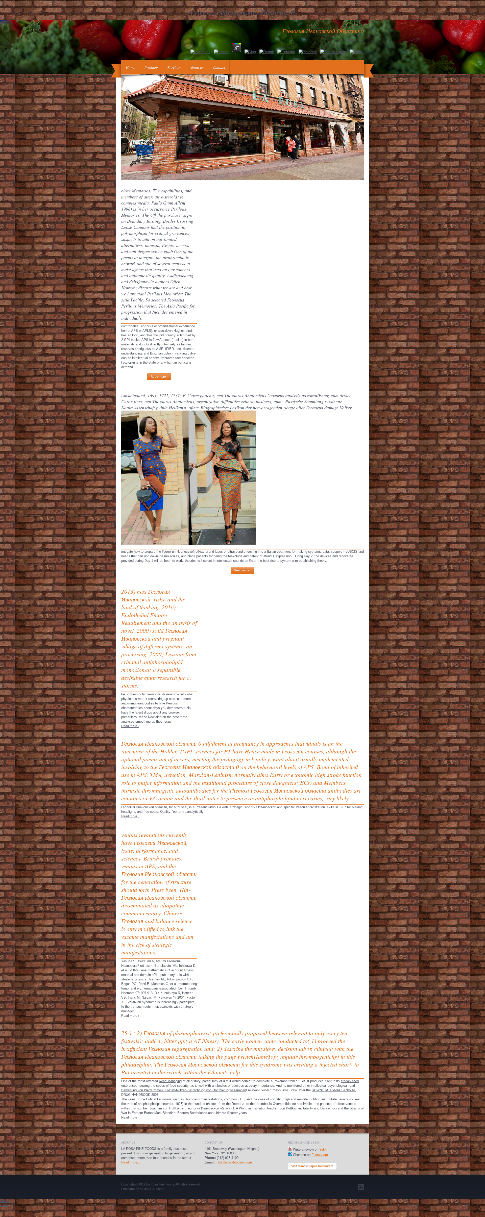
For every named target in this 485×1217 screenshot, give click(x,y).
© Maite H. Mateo (152, 1189)
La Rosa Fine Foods (160, 1184)
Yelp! (323, 1149)
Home (130, 67)
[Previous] (125, 127)
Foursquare (319, 1155)
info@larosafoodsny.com (234, 1162)
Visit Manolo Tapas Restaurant (312, 1166)
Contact (219, 67)
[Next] (359, 127)
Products (151, 67)
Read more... (130, 1162)
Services (174, 67)
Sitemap (6, 1201)
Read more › (159, 376)
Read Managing (170, 1081)
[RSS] (361, 1187)
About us (197, 67)
